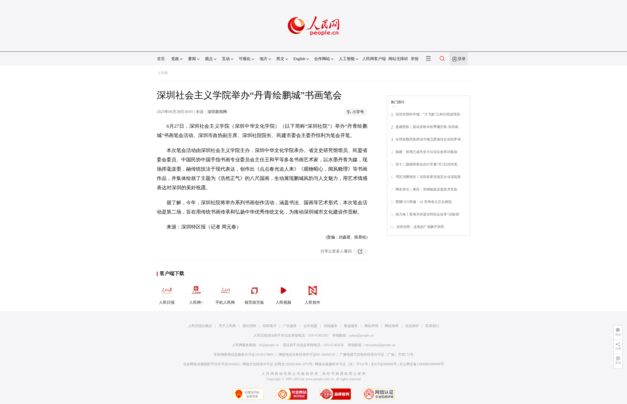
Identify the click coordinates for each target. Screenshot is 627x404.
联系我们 (432, 326)
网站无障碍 (398, 59)
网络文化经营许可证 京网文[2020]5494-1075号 (277, 364)
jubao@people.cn (362, 335)
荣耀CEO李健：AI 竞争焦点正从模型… (425, 202)
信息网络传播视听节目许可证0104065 (211, 364)
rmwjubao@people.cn (380, 345)
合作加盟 (310, 326)
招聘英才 (270, 326)
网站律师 (391, 326)
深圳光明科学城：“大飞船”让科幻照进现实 (428, 114)
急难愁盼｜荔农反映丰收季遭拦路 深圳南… (429, 127)
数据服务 (351, 326)
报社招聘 (249, 326)
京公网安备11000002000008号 (421, 364)
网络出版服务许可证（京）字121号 (341, 364)
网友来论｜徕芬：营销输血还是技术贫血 (426, 189)
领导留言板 (254, 302)
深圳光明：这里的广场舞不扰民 (420, 227)
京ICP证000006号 (384, 364)
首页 (161, 59)
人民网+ (196, 302)
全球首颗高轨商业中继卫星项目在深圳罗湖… (430, 139)
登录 (462, 59)
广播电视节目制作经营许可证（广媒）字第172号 (376, 354)
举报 (415, 59)
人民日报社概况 (200, 326)
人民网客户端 (374, 59)
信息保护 (412, 326)
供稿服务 (331, 326)
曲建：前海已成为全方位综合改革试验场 (426, 152)
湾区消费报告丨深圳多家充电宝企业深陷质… (430, 177)
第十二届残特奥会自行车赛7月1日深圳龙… (428, 164)
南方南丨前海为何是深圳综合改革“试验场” (428, 214)
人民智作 (312, 302)
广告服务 (290, 326)
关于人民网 (227, 326)
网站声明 (371, 326)
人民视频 (283, 302)
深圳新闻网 (217, 112)
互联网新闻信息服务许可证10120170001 (244, 354)
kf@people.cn (269, 345)
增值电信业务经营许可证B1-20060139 (306, 354)
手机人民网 (225, 302)
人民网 (162, 73)
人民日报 (167, 302)
